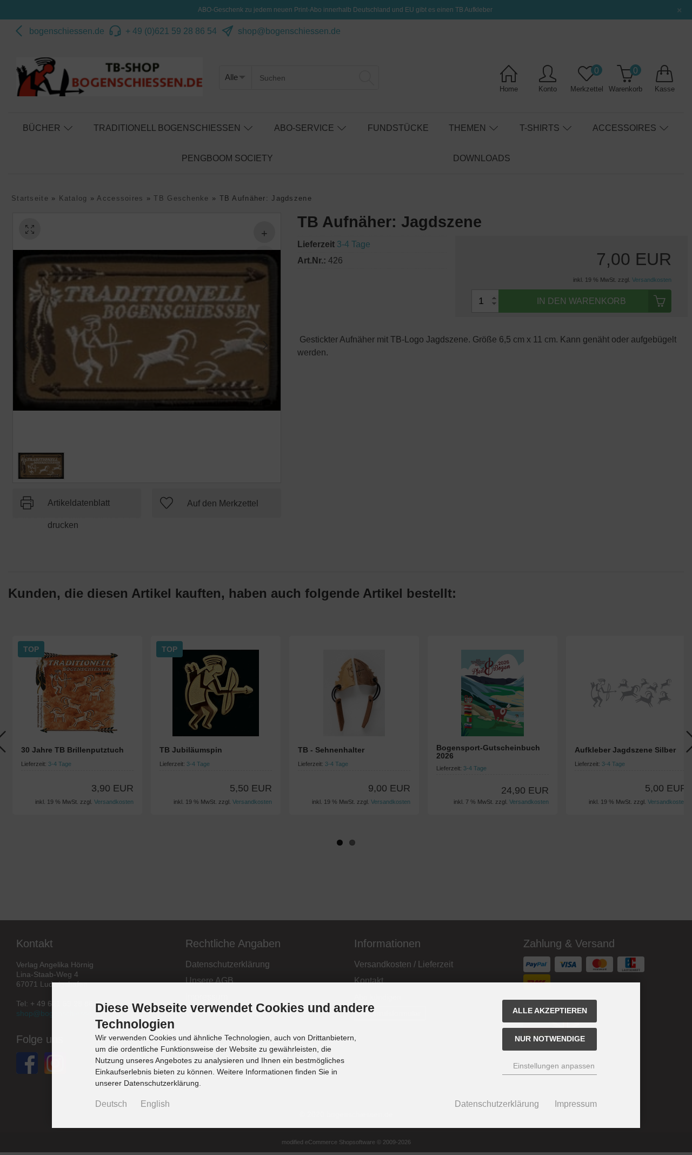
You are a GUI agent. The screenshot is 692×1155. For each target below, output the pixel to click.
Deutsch (111, 1103)
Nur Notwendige (550, 1038)
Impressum (576, 1103)
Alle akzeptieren (550, 1010)
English (155, 1103)
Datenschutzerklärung (497, 1103)
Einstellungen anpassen (553, 1065)
